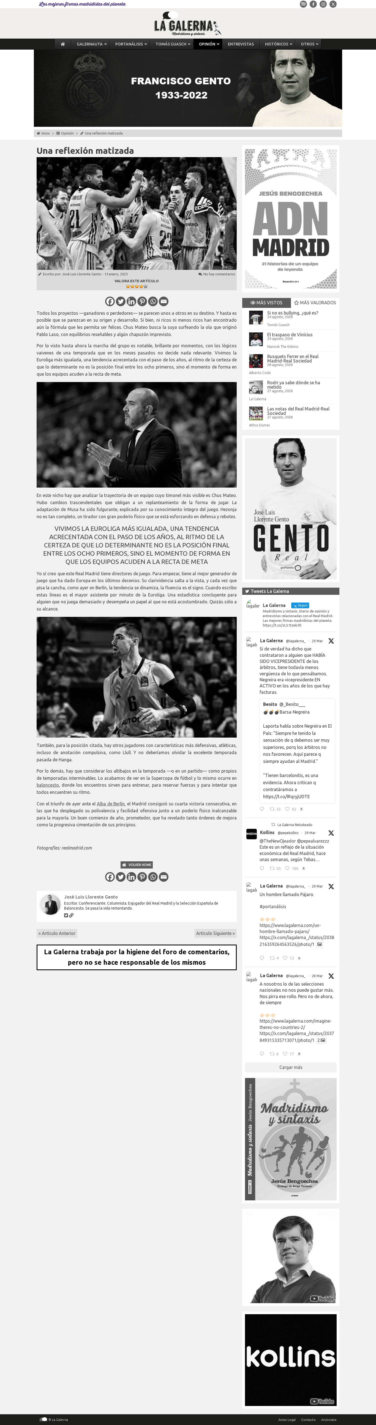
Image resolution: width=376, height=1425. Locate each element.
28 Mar (317, 976)
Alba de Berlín (111, 803)
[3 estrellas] (137, 286)
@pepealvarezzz (313, 840)
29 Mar (317, 641)
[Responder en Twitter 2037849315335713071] (263, 1054)
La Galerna (257, 399)
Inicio (46, 133)
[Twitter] (121, 301)
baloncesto (48, 785)
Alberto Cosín (260, 373)
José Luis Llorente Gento (81, 274)
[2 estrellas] (132, 286)
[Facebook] (110, 301)
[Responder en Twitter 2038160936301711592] (263, 869)
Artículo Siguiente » (215, 933)
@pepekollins (288, 833)
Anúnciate (329, 1419)
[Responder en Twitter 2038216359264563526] (263, 959)
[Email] (163, 301)
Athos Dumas (259, 425)
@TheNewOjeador (278, 840)
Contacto (308, 1419)
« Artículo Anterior (57, 933)
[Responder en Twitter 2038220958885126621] (263, 810)
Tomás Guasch (278, 325)
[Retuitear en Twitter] (273, 824)
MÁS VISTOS (268, 302)
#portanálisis (273, 906)
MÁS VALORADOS (317, 302)
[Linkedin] (131, 301)
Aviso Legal (287, 1419)
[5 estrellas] (145, 286)
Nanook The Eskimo (282, 346)
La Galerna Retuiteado (294, 825)
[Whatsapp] (153, 301)
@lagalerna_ (296, 641)
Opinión (67, 133)
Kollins (267, 832)
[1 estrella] (128, 286)
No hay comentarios (219, 274)
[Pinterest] (142, 301)
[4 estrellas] (141, 286)
